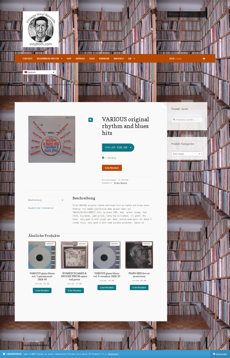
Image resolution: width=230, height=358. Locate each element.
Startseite (27, 58)
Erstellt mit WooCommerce (36, 345)
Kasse (92, 58)
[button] (90, 120)
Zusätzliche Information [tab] (41, 208)
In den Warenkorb (112, 167)
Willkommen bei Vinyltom (48, 58)
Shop (69, 58)
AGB (129, 58)
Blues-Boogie (45, 85)
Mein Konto (119, 58)
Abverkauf (113, 354)
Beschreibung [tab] (34, 200)
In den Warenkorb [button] (42, 290)
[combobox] (187, 154)
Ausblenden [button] (221, 354)
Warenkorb (104, 58)
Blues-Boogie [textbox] (186, 153)
